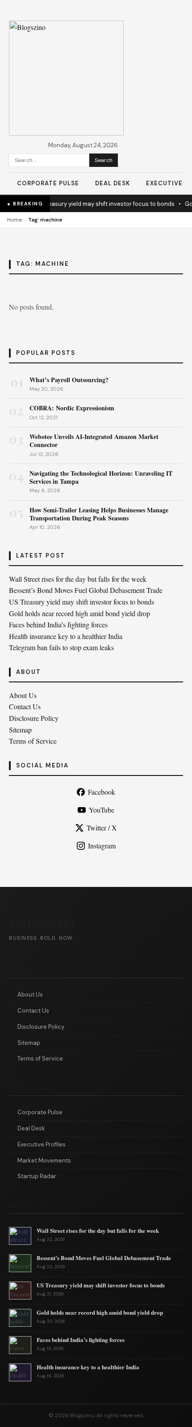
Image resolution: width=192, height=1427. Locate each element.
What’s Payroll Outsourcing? (69, 379)
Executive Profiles (41, 1144)
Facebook (101, 792)
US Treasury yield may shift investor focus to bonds (99, 204)
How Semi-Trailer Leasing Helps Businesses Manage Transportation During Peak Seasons (98, 514)
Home (14, 219)
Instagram (102, 845)
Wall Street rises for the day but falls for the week (77, 579)
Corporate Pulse (48, 183)
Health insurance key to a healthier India (65, 636)
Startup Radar (36, 1176)
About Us (23, 695)
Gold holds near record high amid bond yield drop (79, 613)
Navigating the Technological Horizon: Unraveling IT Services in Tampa (100, 477)
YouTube (101, 809)
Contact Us (25, 706)
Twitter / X (102, 827)
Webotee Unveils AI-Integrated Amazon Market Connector (94, 440)
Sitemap (20, 729)
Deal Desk (112, 183)
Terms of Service (33, 740)
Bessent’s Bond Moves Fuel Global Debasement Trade (86, 590)
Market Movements (44, 1160)
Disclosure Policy (33, 718)
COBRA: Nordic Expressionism (71, 408)
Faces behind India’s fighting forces (58, 624)
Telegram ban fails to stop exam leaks (61, 647)
